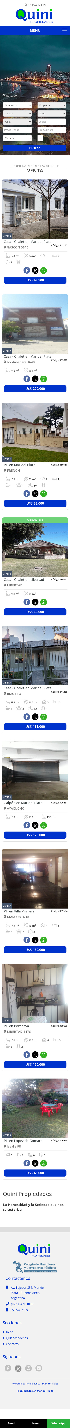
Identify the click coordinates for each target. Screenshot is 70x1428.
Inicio (9, 1332)
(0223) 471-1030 (22, 1304)
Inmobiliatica (33, 1383)
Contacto (12, 1344)
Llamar (35, 1423)
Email (11, 1423)
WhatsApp (59, 1423)
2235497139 (36, 5)
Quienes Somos (16, 1338)
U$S (35, 280)
